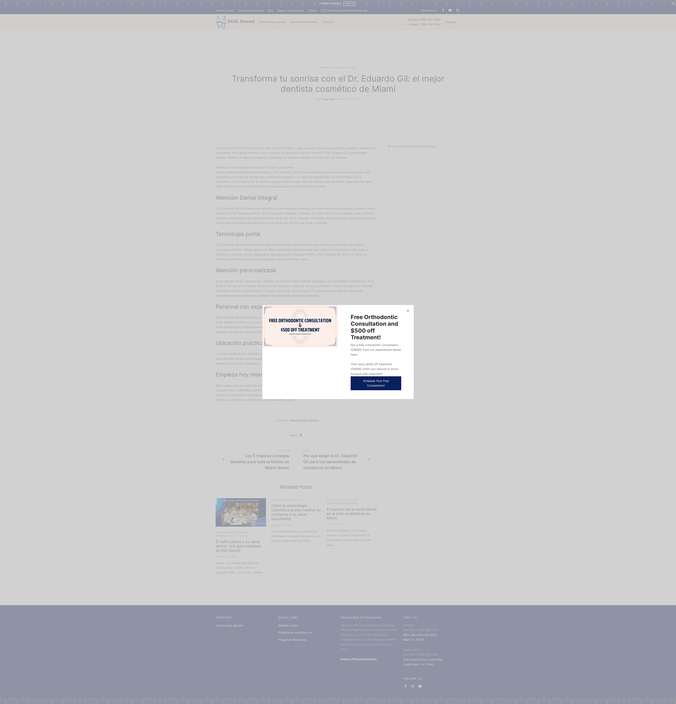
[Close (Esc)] (408, 311)
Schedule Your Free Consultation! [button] (376, 383)
